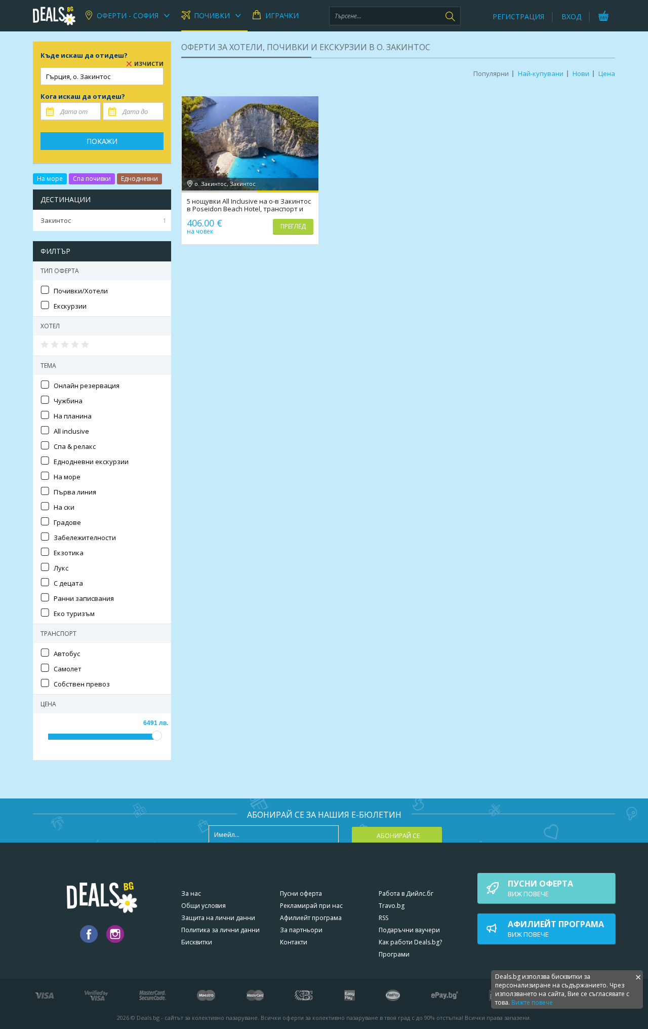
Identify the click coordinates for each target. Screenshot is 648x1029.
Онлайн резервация (86, 385)
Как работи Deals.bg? (410, 942)
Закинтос (103, 220)
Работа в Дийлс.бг (406, 893)
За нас (191, 893)
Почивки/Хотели (81, 290)
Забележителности (85, 537)
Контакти (293, 942)
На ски (64, 507)
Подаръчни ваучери (409, 930)
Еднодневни (139, 178)
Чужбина (68, 400)
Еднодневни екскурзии (91, 461)
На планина (73, 416)
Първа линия (75, 492)
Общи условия (203, 905)
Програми (394, 954)
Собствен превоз (82, 684)
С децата (68, 583)
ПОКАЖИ (102, 141)
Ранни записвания (84, 598)
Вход (571, 16)
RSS (383, 917)
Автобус (67, 653)
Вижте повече (532, 1002)
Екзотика (69, 552)
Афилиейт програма (311, 917)
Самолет (68, 668)
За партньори (301, 930)
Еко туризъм (74, 613)
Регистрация (518, 16)
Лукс (61, 568)
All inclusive (71, 431)
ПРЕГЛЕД (293, 226)
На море (50, 178)
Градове (67, 522)
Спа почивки (92, 178)
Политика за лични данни (220, 930)
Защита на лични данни (218, 917)
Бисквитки (196, 942)
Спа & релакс (75, 446)
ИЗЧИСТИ (149, 63)
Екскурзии (70, 306)
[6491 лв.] (157, 736)
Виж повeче (540, 888)
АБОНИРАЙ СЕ (398, 835)
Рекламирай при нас (311, 905)
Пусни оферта (301, 893)
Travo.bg (391, 905)
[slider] (65, 344)
